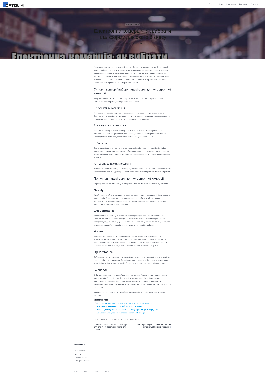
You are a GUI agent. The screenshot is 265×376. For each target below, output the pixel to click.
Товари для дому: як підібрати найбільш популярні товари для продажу (127, 309)
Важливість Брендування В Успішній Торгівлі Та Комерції (121, 313)
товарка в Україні (101, 319)
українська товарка (132, 319)
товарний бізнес (116, 319)
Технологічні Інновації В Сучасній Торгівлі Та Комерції (119, 306)
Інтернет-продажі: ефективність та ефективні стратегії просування (125, 303)
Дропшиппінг (80, 354)
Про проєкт (231, 4)
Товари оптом (81, 357)
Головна (212, 4)
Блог (221, 4)
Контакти (243, 4)
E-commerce (80, 350)
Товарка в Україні (132, 24)
